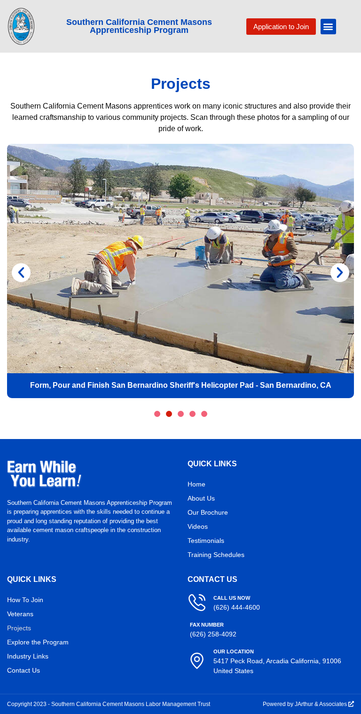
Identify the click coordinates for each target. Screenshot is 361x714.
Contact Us (23, 670)
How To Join (25, 600)
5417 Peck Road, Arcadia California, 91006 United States (277, 662)
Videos (198, 526)
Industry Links (27, 656)
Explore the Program (38, 642)
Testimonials (206, 540)
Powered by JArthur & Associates (308, 704)
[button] (328, 26)
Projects (19, 628)
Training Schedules (216, 554)
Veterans (20, 614)
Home (196, 484)
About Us (201, 498)
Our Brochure (208, 512)
